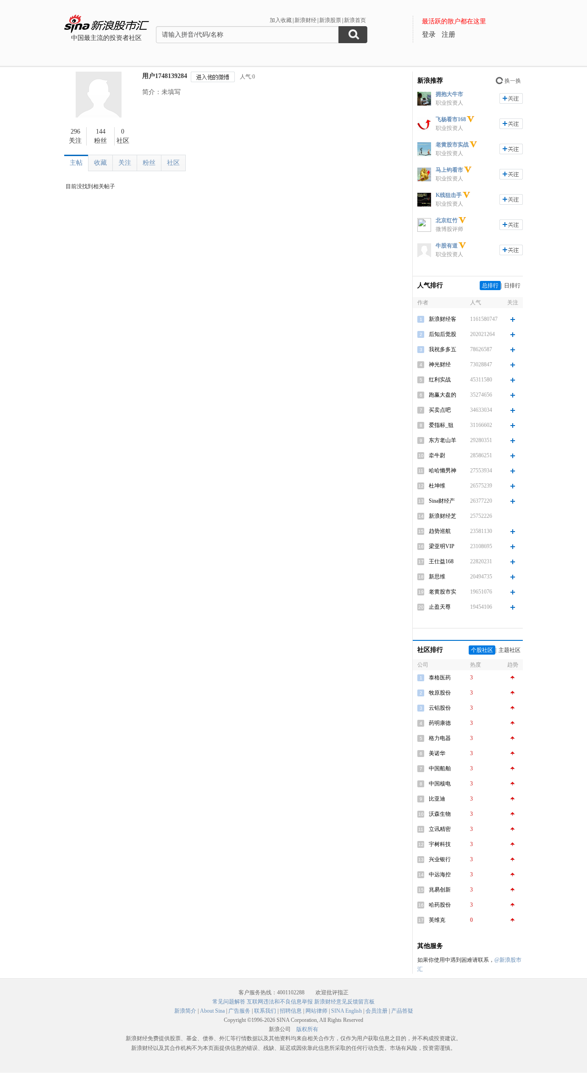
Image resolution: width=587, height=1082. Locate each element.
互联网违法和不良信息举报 (280, 1001)
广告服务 (239, 1011)
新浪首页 (355, 20)
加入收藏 (281, 20)
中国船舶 (440, 768)
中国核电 (440, 783)
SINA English (346, 1011)
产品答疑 (402, 1011)
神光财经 (440, 364)
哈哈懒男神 (442, 470)
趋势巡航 (440, 531)
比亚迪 (437, 799)
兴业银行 (440, 859)
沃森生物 (440, 814)
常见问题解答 (228, 1001)
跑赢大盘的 (442, 395)
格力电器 (440, 738)
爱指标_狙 (441, 425)
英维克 (437, 920)
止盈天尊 (440, 607)
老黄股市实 (442, 592)
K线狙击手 (449, 195)
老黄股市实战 (452, 144)
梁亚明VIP (441, 546)
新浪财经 (305, 20)
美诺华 (437, 753)
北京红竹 (447, 220)
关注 (124, 162)
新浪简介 (185, 1011)
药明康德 (440, 723)
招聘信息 (291, 1011)
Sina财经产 (442, 501)
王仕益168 (441, 561)
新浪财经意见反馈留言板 (344, 1001)
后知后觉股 (442, 334)
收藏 (100, 162)
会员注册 (376, 1011)
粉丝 (149, 162)
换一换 (512, 81)
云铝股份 (440, 708)
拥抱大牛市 (449, 94)
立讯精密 (440, 829)
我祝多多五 (442, 349)
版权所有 (307, 1029)
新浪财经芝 (442, 516)
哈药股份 (440, 905)
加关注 (511, 98)
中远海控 (440, 874)
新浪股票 (330, 20)
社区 (173, 162)
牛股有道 (447, 245)
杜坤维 (437, 485)
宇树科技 (440, 844)
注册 (448, 34)
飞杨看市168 (451, 119)
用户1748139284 (164, 76)
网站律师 (316, 1011)
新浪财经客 (442, 319)
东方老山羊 (442, 440)
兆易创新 (440, 889)
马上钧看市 (449, 170)
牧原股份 (440, 693)
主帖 (76, 162)
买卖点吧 (440, 410)
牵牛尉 (437, 455)
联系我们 (265, 1011)
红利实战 (440, 379)
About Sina (212, 1011)
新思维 (437, 576)
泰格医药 (440, 677)
